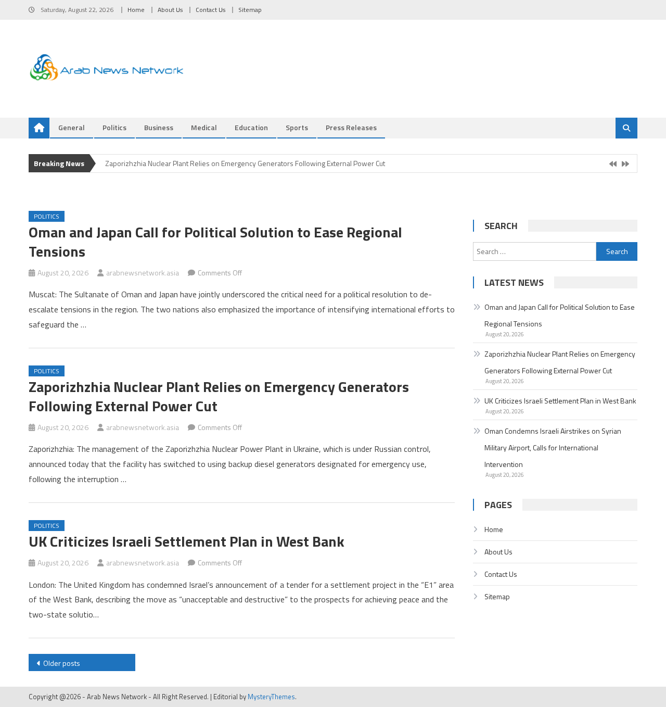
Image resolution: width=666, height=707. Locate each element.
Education (251, 127)
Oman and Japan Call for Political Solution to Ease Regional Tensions (215, 241)
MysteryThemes (271, 696)
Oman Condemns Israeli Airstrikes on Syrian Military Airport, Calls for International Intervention (552, 447)
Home (136, 10)
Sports (297, 127)
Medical (204, 127)
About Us (170, 10)
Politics (114, 127)
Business (158, 127)
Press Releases (351, 127)
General (71, 127)
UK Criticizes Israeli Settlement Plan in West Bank (186, 541)
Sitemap (250, 10)
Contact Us (210, 10)
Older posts (61, 663)
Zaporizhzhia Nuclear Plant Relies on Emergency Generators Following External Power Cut (245, 163)
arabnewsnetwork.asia (142, 272)
